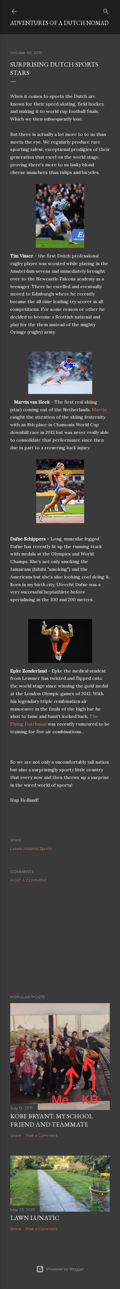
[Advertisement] (60, 939)
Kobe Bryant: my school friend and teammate (51, 1120)
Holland (31, 848)
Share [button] (15, 839)
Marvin (99, 410)
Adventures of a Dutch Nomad (59, 23)
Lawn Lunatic (34, 1218)
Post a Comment (28, 880)
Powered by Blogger (65, 1269)
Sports (46, 848)
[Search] (106, 10)
